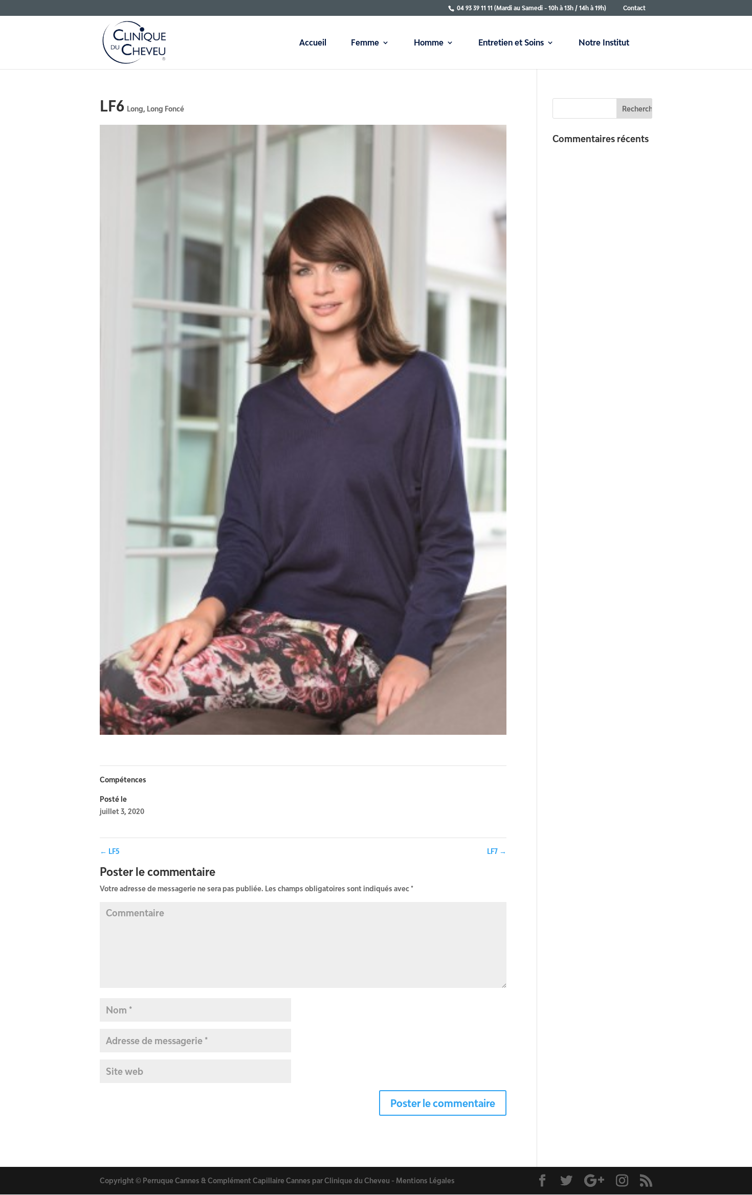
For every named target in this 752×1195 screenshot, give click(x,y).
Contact (634, 8)
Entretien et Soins (511, 43)
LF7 (496, 851)
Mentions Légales (425, 1180)
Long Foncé (165, 108)
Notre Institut (604, 43)
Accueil (312, 43)
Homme (429, 43)
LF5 (110, 851)
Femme (365, 43)
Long (135, 108)
